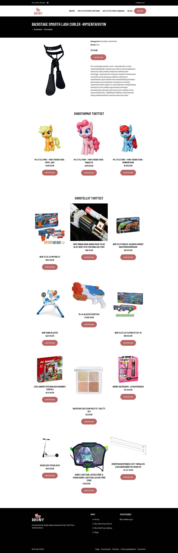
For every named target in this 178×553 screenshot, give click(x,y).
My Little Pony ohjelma (113, 11)
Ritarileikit (48, 29)
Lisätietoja (98, 57)
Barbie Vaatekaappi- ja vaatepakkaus (128, 386)
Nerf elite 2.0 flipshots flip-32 (128, 332)
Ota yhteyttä (106, 549)
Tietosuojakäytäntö (128, 549)
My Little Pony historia (89, 11)
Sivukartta (141, 549)
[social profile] (47, 3)
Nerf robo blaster (50, 332)
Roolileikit (38, 29)
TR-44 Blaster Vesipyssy (89, 314)
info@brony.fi (140, 3)
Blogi (130, 11)
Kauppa (140, 11)
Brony (72, 11)
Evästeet (115, 549)
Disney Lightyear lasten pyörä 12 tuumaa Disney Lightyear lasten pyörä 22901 (89, 477)
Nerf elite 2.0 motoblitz (50, 256)
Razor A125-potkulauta (50, 465)
